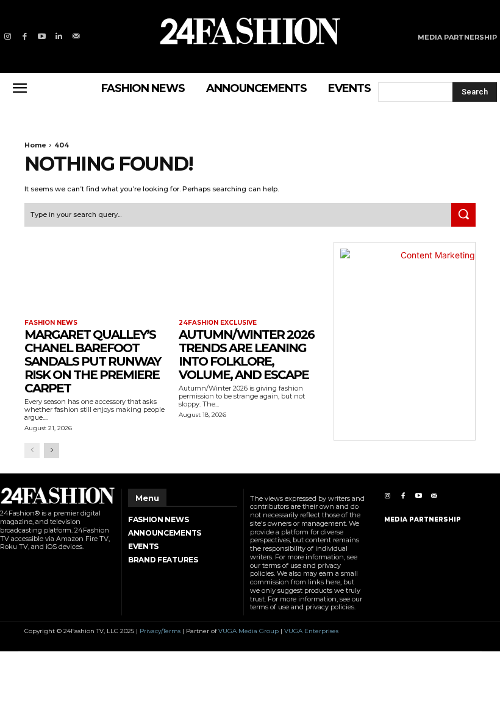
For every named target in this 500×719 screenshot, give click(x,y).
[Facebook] (24, 36)
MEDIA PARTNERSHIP (422, 519)
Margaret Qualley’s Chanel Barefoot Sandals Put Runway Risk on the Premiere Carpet (92, 361)
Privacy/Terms (160, 631)
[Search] (463, 215)
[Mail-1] (76, 36)
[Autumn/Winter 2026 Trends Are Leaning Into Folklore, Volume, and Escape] (250, 277)
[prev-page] (32, 450)
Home (35, 145)
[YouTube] (41, 36)
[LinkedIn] (59, 36)
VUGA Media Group (248, 631)
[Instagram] (7, 36)
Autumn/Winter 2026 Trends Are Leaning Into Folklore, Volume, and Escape (246, 354)
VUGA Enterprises (311, 631)
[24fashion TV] (250, 31)
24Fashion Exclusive (218, 323)
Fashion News (50, 323)
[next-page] (51, 450)
